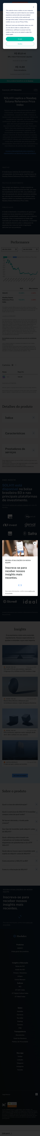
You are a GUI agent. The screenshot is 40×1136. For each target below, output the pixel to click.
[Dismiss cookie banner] (33, 7)
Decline (20, 44)
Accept (20, 39)
